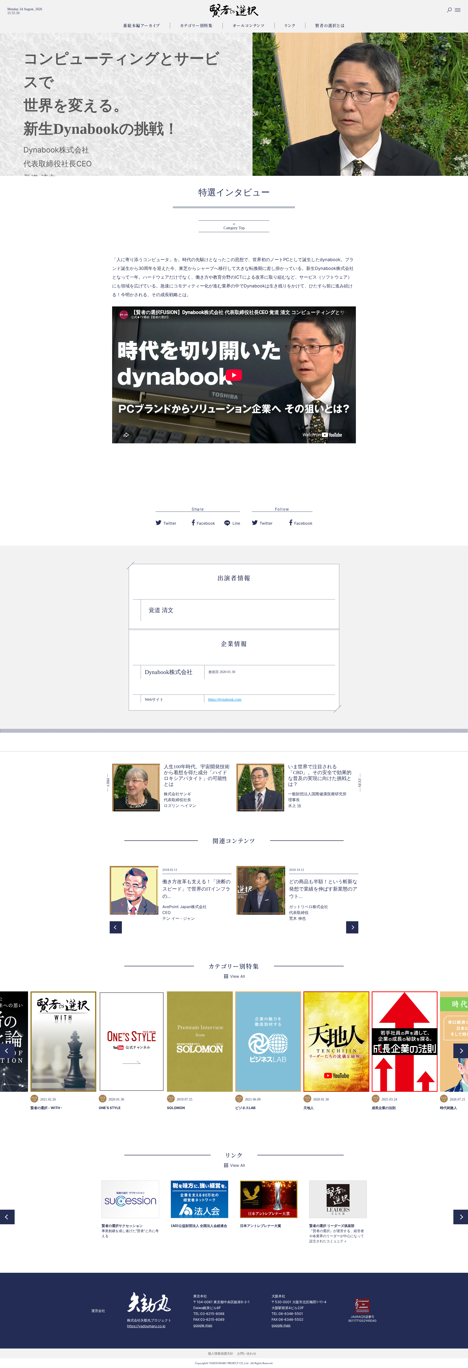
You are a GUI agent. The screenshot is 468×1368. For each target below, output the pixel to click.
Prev (116, 927)
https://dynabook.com (224, 699)
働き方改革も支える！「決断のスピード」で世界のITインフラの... (196, 889)
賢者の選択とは (330, 25)
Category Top (234, 228)
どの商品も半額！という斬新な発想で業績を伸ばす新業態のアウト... (323, 889)
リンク (290, 25)
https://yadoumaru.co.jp (146, 1326)
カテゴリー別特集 (196, 25)
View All (237, 976)
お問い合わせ (246, 1353)
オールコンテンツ (249, 25)
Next (352, 927)
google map (202, 1325)
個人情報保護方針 (220, 1353)
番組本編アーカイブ (141, 25)
